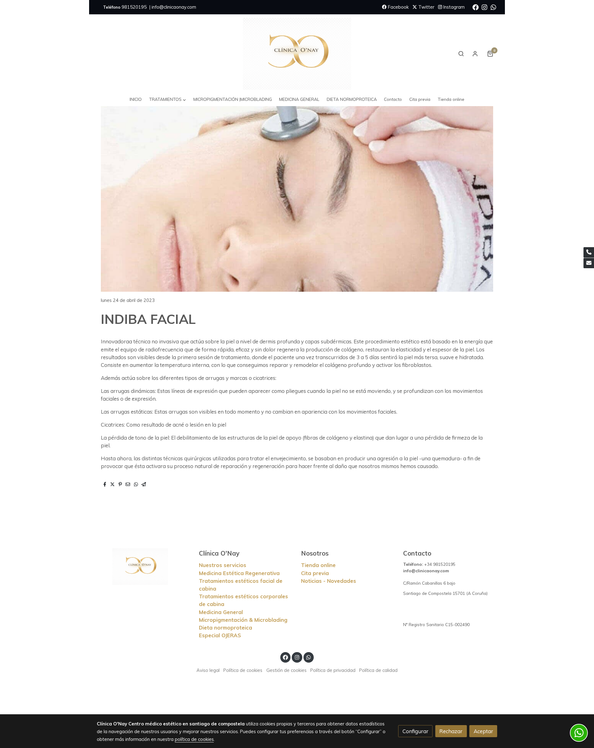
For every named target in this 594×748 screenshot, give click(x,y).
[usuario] (475, 53)
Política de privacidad (332, 670)
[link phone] (588, 252)
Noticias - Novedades (328, 581)
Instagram (453, 7)
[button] (168, 99)
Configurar (415, 731)
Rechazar (451, 731)
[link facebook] (475, 7)
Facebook (398, 7)
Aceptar (483, 731)
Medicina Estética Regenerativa (239, 573)
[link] (297, 54)
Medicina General (221, 612)
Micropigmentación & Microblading (243, 620)
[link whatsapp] (493, 7)
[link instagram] (484, 7)
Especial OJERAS (220, 635)
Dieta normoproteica (225, 627)
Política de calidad (378, 670)
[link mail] (588, 263)
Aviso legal (208, 670)
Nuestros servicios (222, 565)
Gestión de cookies (286, 670)
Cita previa (315, 573)
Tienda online (318, 565)
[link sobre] (144, 566)
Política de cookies (242, 670)
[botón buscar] (460, 53)
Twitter (425, 7)
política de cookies (194, 739)
